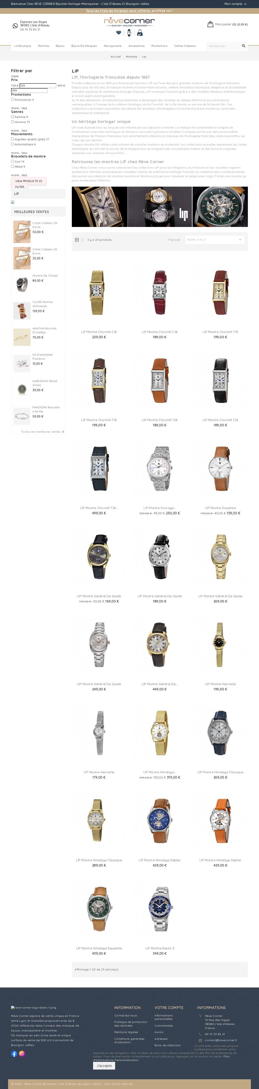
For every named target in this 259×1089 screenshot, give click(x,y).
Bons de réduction (168, 1045)
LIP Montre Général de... (160, 684)
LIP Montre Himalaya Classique (220, 772)
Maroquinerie (113, 45)
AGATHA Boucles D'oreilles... (44, 330)
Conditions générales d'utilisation (129, 1040)
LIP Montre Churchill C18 (99, 332)
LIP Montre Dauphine (220, 508)
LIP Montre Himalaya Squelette (99, 948)
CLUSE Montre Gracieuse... (43, 304)
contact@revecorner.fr (221, 1040)
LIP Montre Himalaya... (159, 772)
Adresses (161, 1039)
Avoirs (159, 1032)
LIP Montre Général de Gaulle (99, 596)
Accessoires (137, 45)
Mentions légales (126, 1032)
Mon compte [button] (236, 4)
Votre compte (169, 1007)
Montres (43, 45)
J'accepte (104, 1066)
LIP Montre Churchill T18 (220, 332)
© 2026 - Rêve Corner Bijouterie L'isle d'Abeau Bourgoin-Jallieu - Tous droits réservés (72, 1084)
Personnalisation (126, 1060)
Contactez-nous (125, 1015)
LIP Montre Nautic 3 (159, 948)
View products (28, 181)
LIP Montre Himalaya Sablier (160, 860)
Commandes (164, 1025)
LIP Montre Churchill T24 (160, 420)
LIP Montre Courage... (160, 508)
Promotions (159, 45)
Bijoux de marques (84, 45)
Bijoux (60, 45)
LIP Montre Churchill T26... (99, 508)
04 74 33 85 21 (215, 1034)
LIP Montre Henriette (220, 684)
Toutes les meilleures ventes (43, 431)
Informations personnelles (164, 1017)
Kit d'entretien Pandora (43, 357)
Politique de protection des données (130, 1023)
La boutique (22, 45)
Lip (16, 194)
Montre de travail (45, 275)
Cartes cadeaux (185, 45)
